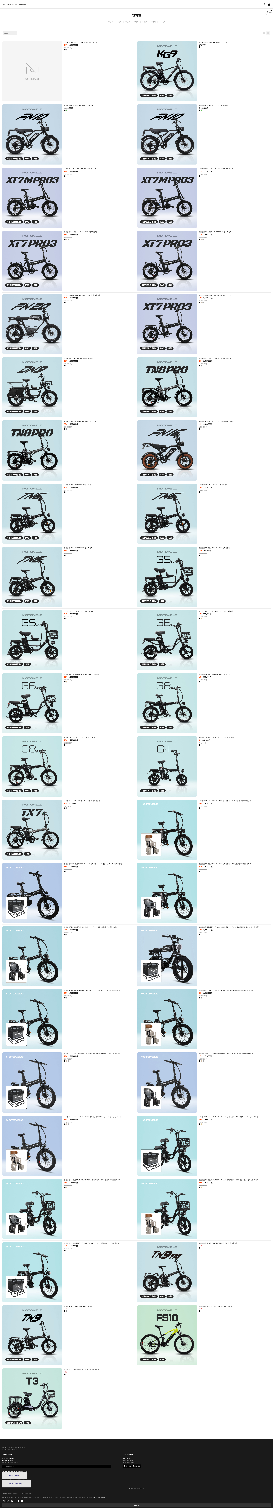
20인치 (136, 22)
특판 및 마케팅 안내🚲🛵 (16, 1484)
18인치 (127, 22)
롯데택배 (128, 1466)
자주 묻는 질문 (6, 1449)
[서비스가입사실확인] (99, 1497)
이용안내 (22, 1447)
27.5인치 (163, 22)
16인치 (119, 22)
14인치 (110, 22)
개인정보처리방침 (14, 1447)
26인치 (153, 22)
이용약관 (4, 1447)
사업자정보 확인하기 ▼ (136, 1488)
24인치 (144, 22)
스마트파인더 (269, 12)
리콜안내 (14, 1449)
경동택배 (137, 1466)
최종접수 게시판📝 (14, 1475)
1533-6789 (126, 1458)
